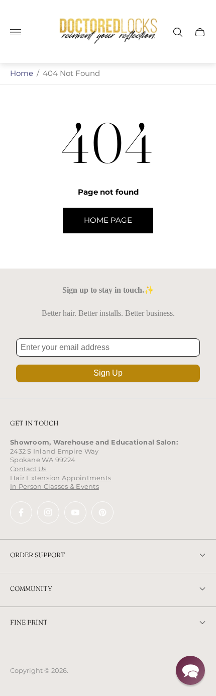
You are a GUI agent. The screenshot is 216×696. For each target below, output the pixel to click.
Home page (108, 220)
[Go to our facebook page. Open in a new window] (21, 512)
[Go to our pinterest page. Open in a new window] (102, 512)
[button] (190, 670)
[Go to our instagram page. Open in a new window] (48, 512)
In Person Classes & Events (54, 486)
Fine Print (29, 622)
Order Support (37, 555)
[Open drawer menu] (16, 32)
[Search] (178, 32)
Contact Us (28, 469)
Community (31, 588)
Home (21, 73)
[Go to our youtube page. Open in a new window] (75, 512)
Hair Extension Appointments (60, 478)
